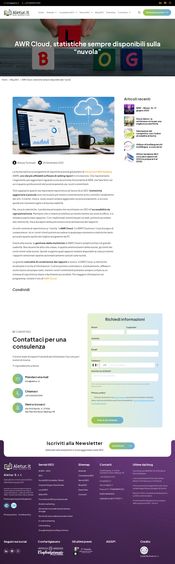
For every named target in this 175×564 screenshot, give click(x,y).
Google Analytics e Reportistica (53, 530)
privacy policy (119, 397)
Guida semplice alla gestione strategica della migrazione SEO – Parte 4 (149, 501)
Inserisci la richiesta (101, 371)
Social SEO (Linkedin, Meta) (51, 480)
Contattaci (123, 12)
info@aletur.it (13, 3)
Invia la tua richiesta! (107, 420)
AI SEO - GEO (44, 471)
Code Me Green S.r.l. (149, 556)
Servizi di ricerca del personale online (56, 516)
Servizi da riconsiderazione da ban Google (54, 509)
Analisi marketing (47, 504)
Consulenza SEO (66, 12)
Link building (44, 525)
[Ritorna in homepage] (16, 12)
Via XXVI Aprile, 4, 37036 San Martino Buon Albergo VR (40, 410)
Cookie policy (24, 514)
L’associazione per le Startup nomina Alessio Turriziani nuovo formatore (148, 479)
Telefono (95, 361)
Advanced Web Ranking (98, 171)
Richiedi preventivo (155, 12)
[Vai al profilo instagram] (170, 3)
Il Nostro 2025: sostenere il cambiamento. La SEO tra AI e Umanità (150, 494)
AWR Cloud (50, 278)
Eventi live (110, 12)
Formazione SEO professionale (53, 499)
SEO (41, 475)
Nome (94, 327)
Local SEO (43, 490)
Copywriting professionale (51, 485)
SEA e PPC (43, 494)
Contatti (82, 494)
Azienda (50, 12)
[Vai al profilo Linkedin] (160, 3)
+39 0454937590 (32, 3)
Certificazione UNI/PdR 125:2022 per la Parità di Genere (149, 472)
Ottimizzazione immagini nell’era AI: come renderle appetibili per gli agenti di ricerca (150, 486)
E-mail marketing (47, 521)
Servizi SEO (85, 12)
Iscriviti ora (118, 445)
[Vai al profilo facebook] (165, 3)
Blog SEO (99, 12)
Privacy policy (98, 393)
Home (41, 12)
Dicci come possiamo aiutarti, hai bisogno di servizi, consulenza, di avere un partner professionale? (120, 385)
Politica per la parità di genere (17, 499)
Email (94, 350)
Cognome (131, 327)
